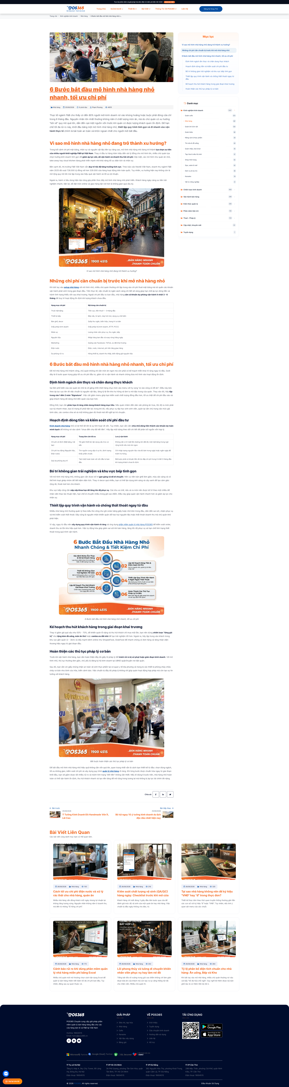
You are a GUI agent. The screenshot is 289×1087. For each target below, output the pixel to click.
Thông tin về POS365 (165, 9)
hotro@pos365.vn (80, 1036)
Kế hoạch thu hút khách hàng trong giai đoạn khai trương (210, 84)
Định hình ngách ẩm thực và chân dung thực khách (207, 61)
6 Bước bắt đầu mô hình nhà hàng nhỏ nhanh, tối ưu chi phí (207, 56)
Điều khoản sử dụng (210, 1083)
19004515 (78, 1033)
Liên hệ (185, 9)
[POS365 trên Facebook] (69, 1040)
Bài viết (145, 9)
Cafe (121, 1030)
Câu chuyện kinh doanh (159, 1030)
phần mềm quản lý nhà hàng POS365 (136, 524)
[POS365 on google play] (211, 1026)
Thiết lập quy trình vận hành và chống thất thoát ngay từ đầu (210, 77)
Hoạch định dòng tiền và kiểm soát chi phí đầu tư (207, 66)
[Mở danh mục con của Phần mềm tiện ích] (234, 210)
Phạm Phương (97, 107)
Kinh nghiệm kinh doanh (69, 16)
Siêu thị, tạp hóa (126, 1022)
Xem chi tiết (169, 2)
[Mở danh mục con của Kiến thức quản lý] (234, 203)
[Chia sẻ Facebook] (156, 794)
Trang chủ (101, 9)
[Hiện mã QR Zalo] (6, 1074)
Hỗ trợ (152, 1042)
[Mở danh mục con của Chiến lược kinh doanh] (234, 189)
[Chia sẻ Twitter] (170, 794)
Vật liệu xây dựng (126, 1038)
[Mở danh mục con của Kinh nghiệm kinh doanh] (234, 110)
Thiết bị (131, 9)
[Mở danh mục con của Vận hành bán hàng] (234, 196)
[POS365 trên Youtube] (79, 1040)
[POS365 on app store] (211, 1034)
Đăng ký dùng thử (211, 9)
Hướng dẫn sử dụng (157, 1034)
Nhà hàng (84, 16)
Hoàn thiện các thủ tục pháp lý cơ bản (202, 89)
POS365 (77, 1083)
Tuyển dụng (154, 1026)
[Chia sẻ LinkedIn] (163, 794)
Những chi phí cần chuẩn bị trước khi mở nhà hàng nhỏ (206, 50)
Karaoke (122, 1034)
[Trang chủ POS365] (75, 8)
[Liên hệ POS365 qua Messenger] (74, 1040)
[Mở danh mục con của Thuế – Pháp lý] (234, 217)
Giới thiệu (153, 1022)
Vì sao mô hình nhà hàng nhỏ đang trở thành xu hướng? (206, 45)
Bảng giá (122, 1042)
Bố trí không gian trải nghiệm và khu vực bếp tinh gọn (209, 71)
